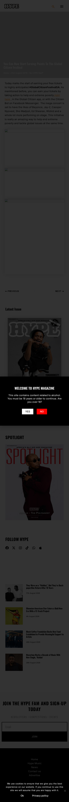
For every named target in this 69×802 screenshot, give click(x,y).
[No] (64, 790)
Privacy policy (40, 795)
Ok (22, 795)
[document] (34, 401)
